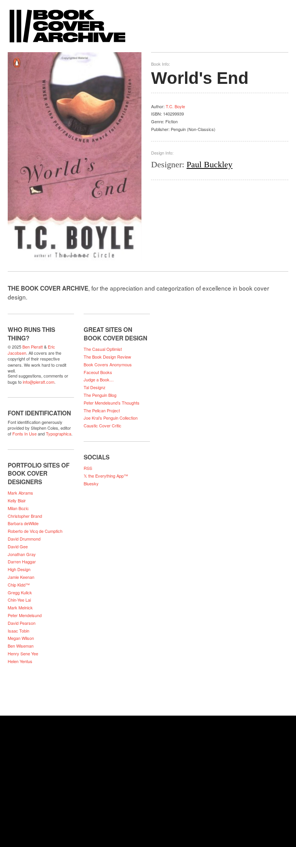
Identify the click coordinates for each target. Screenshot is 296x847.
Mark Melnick (20, 607)
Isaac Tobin (18, 631)
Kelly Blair (17, 500)
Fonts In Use (24, 433)
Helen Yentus (20, 661)
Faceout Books (98, 372)
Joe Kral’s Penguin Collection (111, 418)
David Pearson (21, 623)
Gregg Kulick (20, 592)
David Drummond (24, 539)
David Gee (18, 546)
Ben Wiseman (21, 646)
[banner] (148, 22)
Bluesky (91, 483)
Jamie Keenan (21, 577)
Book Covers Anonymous (108, 364)
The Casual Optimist (103, 349)
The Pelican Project (102, 410)
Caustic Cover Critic (102, 425)
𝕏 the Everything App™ (106, 476)
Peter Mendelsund (25, 615)
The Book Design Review (107, 357)
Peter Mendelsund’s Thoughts (112, 403)
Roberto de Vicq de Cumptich (35, 531)
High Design (19, 569)
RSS (88, 468)
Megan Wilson (21, 638)
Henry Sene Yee (23, 653)
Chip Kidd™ (19, 585)
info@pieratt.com (38, 382)
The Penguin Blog (100, 395)
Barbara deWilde (23, 523)
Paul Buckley (209, 164)
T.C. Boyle (175, 106)
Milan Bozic (18, 508)
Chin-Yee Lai (19, 600)
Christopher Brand (25, 516)
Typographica (58, 433)
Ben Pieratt (32, 347)
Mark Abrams (20, 493)
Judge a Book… (99, 379)
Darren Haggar (22, 561)
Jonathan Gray (22, 554)
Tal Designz (95, 387)
